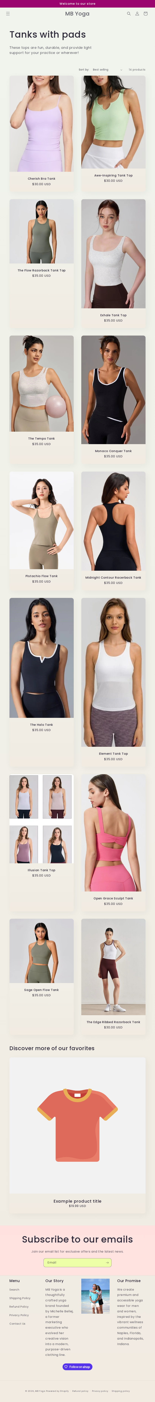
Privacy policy (100, 1391)
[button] (8, 13)
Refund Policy (19, 1307)
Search (14, 1290)
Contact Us (17, 1324)
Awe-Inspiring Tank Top (113, 175)
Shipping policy (121, 1391)
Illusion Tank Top (41, 870)
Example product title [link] (77, 1201)
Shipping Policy (20, 1298)
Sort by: (84, 69)
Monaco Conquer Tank (113, 451)
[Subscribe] (107, 1262)
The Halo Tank (41, 724)
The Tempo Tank (41, 439)
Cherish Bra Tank (42, 179)
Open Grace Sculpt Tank (113, 898)
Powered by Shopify (57, 1391)
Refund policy (80, 1391)
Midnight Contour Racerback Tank (113, 577)
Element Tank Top (113, 753)
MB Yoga (40, 1391)
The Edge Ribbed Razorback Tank (113, 1022)
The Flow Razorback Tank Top (42, 270)
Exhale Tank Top (113, 315)
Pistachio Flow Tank (42, 576)
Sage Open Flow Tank (41, 990)
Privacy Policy (19, 1315)
